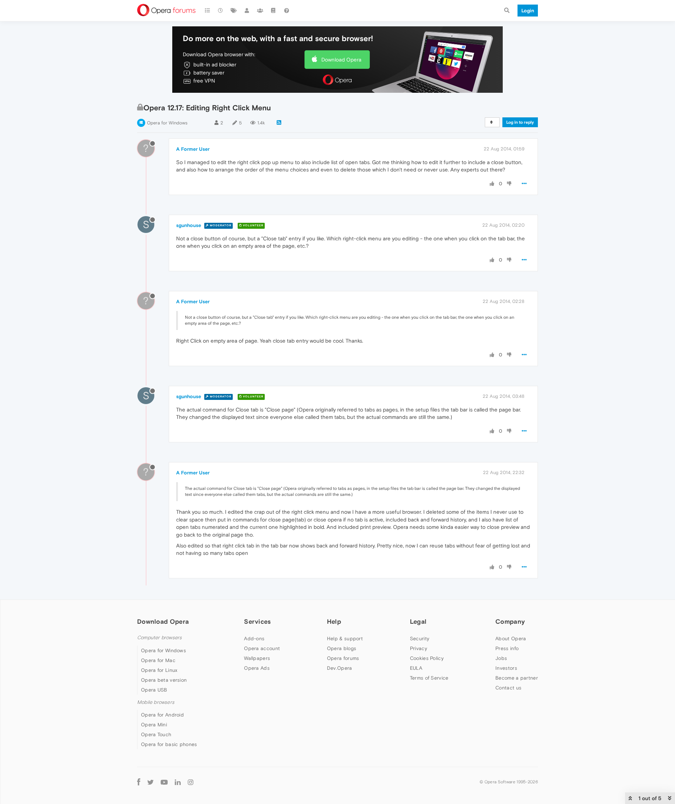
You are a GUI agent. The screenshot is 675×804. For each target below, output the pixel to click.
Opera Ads (257, 668)
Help (334, 621)
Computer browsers (159, 638)
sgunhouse (188, 225)
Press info (507, 648)
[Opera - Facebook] (139, 782)
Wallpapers (257, 658)
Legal (418, 621)
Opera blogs (341, 648)
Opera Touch (156, 734)
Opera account (262, 648)
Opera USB (154, 690)
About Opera (510, 638)
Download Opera (341, 60)
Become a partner (516, 678)
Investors (506, 668)
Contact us (508, 687)
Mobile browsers (155, 702)
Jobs (501, 658)
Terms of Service (429, 678)
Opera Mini (154, 724)
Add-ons (254, 638)
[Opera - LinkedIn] (177, 782)
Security (419, 638)
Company (510, 621)
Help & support (345, 638)
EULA (416, 668)
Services (257, 621)
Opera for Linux (159, 670)
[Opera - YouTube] (164, 782)
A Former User (193, 149)
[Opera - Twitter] (150, 782)
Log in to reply (520, 122)
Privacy (418, 648)
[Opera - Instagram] (190, 782)
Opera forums (343, 658)
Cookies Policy (427, 658)
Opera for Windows (167, 122)
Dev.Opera (339, 668)
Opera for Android (162, 715)
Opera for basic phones (169, 744)
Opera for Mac (158, 660)
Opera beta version (164, 680)
